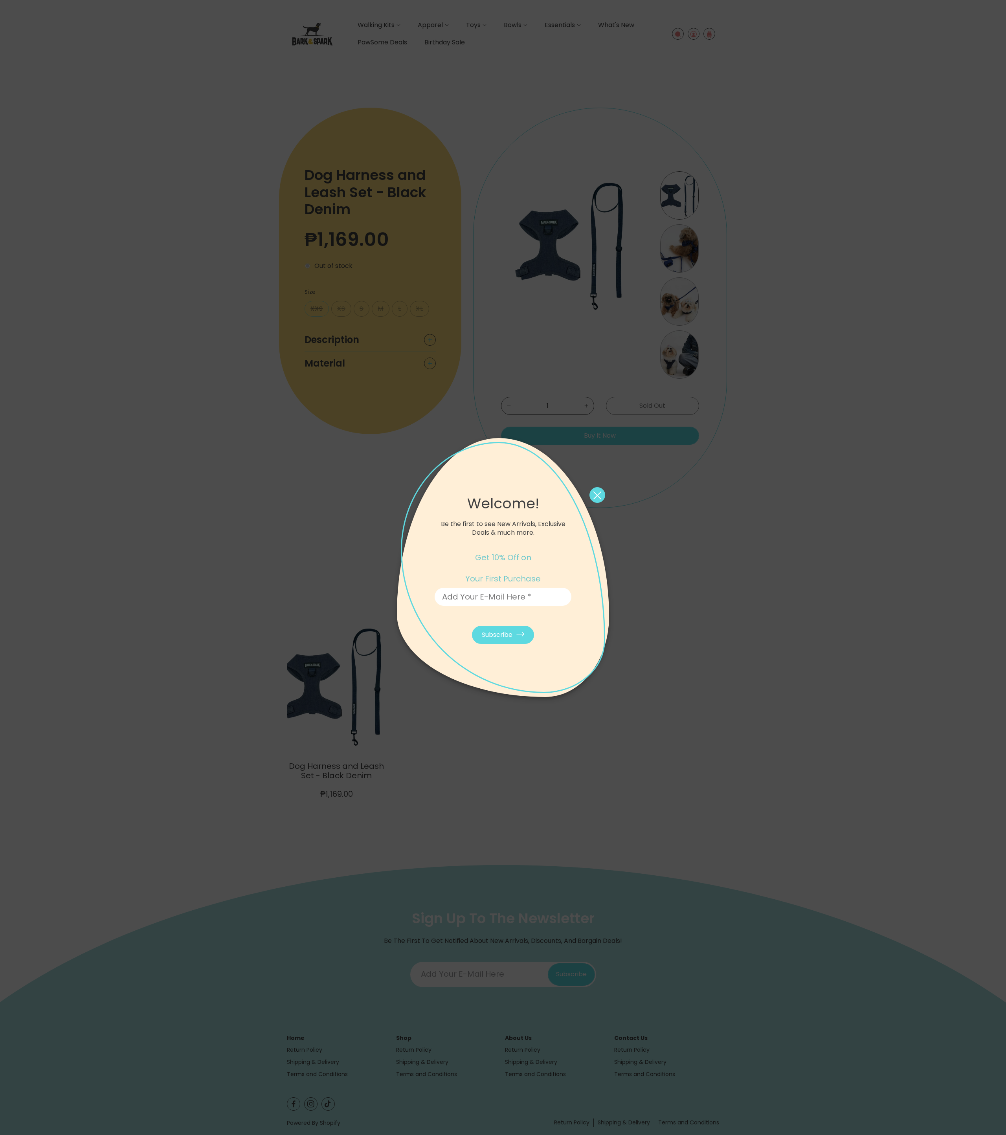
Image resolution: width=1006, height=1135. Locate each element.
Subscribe (497, 634)
